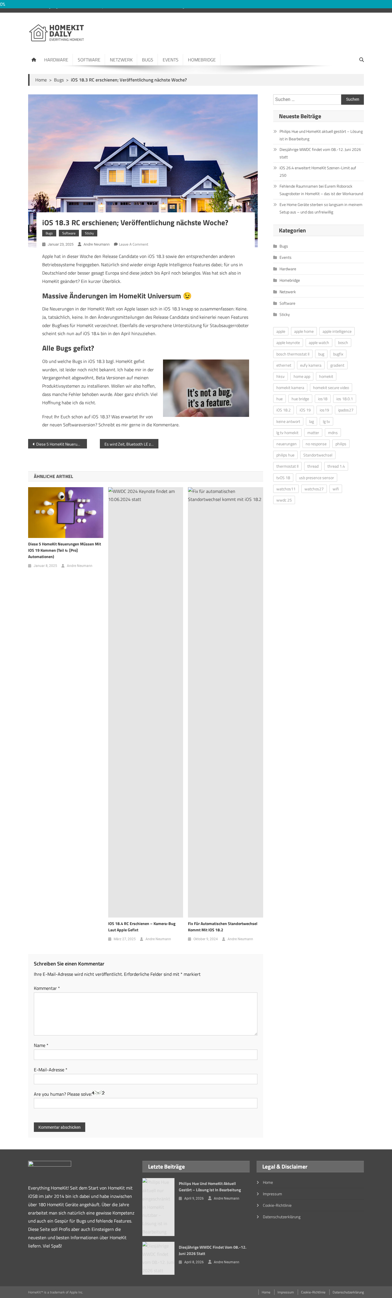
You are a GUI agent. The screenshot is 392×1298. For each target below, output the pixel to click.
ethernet (283, 365)
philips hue (285, 455)
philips (340, 444)
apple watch (319, 342)
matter (313, 433)
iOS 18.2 (283, 410)
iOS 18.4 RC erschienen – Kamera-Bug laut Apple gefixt (141, 926)
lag (311, 421)
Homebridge (202, 59)
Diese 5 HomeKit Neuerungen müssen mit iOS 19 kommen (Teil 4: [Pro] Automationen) (61, 444)
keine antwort (288, 421)
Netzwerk (121, 59)
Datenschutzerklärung (281, 1217)
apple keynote (288, 342)
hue (279, 399)
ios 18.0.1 (344, 399)
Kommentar (47, 988)
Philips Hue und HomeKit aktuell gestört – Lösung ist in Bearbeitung (321, 135)
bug (321, 354)
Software (89, 59)
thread (313, 466)
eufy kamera (310, 365)
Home (268, 1182)
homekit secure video (331, 387)
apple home (304, 331)
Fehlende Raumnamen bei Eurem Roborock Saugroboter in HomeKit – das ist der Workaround (321, 190)
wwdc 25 (284, 500)
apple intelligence (337, 331)
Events (170, 59)
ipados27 (346, 410)
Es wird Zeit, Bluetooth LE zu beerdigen (131, 444)
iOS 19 (305, 410)
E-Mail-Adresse (50, 1069)
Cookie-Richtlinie (277, 1205)
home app (302, 376)
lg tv (326, 421)
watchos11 (286, 489)
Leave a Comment (133, 244)
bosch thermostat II (292, 354)
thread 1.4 (336, 466)
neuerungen (286, 444)
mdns (333, 433)
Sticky (89, 233)
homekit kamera (290, 387)
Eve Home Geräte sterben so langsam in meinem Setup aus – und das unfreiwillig (321, 208)
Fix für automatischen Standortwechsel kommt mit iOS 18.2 (222, 926)
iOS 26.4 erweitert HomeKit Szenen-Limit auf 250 (318, 171)
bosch (343, 342)
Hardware (56, 59)
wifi (336, 489)
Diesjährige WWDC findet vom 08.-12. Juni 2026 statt (320, 153)
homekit (326, 376)
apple (280, 331)
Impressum (272, 1194)
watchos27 (314, 489)
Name (41, 1045)
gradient (337, 365)
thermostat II (287, 466)
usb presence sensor (316, 478)
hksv (280, 376)
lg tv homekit (287, 433)
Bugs (147, 59)
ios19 (324, 410)
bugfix (338, 354)
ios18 (322, 399)
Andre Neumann (97, 244)
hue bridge (300, 399)
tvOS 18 (283, 478)
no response (316, 444)
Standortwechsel (317, 455)
